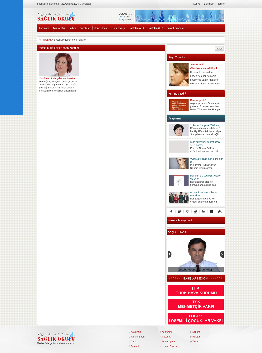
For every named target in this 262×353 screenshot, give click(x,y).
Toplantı (135, 346)
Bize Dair (209, 3)
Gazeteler (85, 28)
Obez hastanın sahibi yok (204, 68)
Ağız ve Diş (59, 28)
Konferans (167, 332)
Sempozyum (168, 341)
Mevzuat (166, 336)
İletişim (221, 3)
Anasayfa (44, 28)
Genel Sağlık (101, 28)
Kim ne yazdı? (198, 100)
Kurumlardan (138, 336)
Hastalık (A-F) (136, 28)
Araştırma (136, 332)
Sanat (134, 341)
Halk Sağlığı (118, 28)
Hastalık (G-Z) (155, 28)
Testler (195, 341)
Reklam (196, 336)
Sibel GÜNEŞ (197, 64)
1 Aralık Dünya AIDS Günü (204, 125)
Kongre (196, 332)
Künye (196, 3)
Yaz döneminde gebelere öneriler (57, 78)
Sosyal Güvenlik (175, 28)
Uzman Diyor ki (170, 346)
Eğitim (72, 28)
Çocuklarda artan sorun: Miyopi (196, 269)
